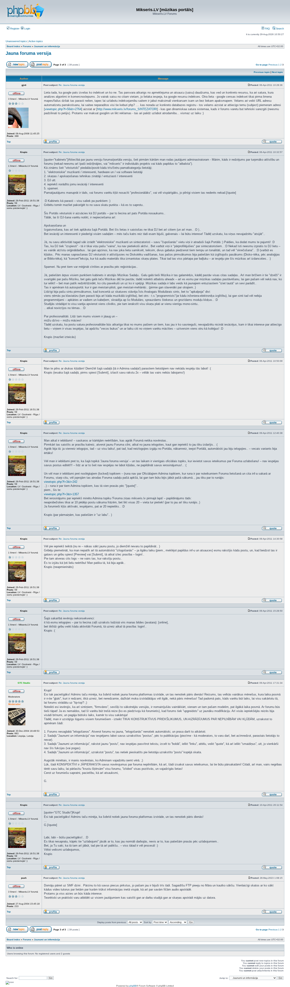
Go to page (262, 64)
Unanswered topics (16, 41)
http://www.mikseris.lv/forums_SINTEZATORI (127, 109)
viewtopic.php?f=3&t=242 (60, 481)
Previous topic (262, 72)
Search (279, 28)
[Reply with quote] (272, 143)
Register (14, 28)
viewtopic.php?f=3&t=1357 (61, 494)
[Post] (249, 85)
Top (9, 141)
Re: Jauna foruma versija (72, 85)
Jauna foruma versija (28, 53)
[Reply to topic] (41, 66)
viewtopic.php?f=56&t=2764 (63, 109)
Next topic (277, 72)
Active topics (36, 41)
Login (27, 28)
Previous (273, 64)
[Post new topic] (17, 66)
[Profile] (51, 143)
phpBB (133, 986)
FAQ (267, 28)
